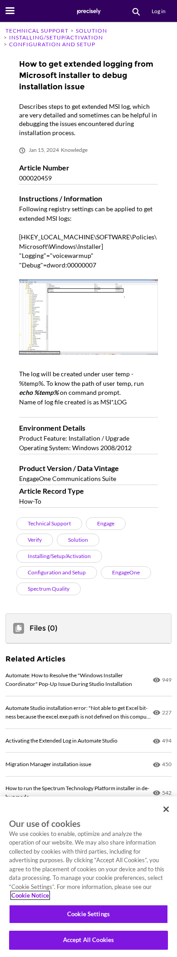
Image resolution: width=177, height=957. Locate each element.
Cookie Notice (30, 895)
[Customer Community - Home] (88, 11)
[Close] (166, 809)
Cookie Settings (88, 914)
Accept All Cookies (88, 939)
